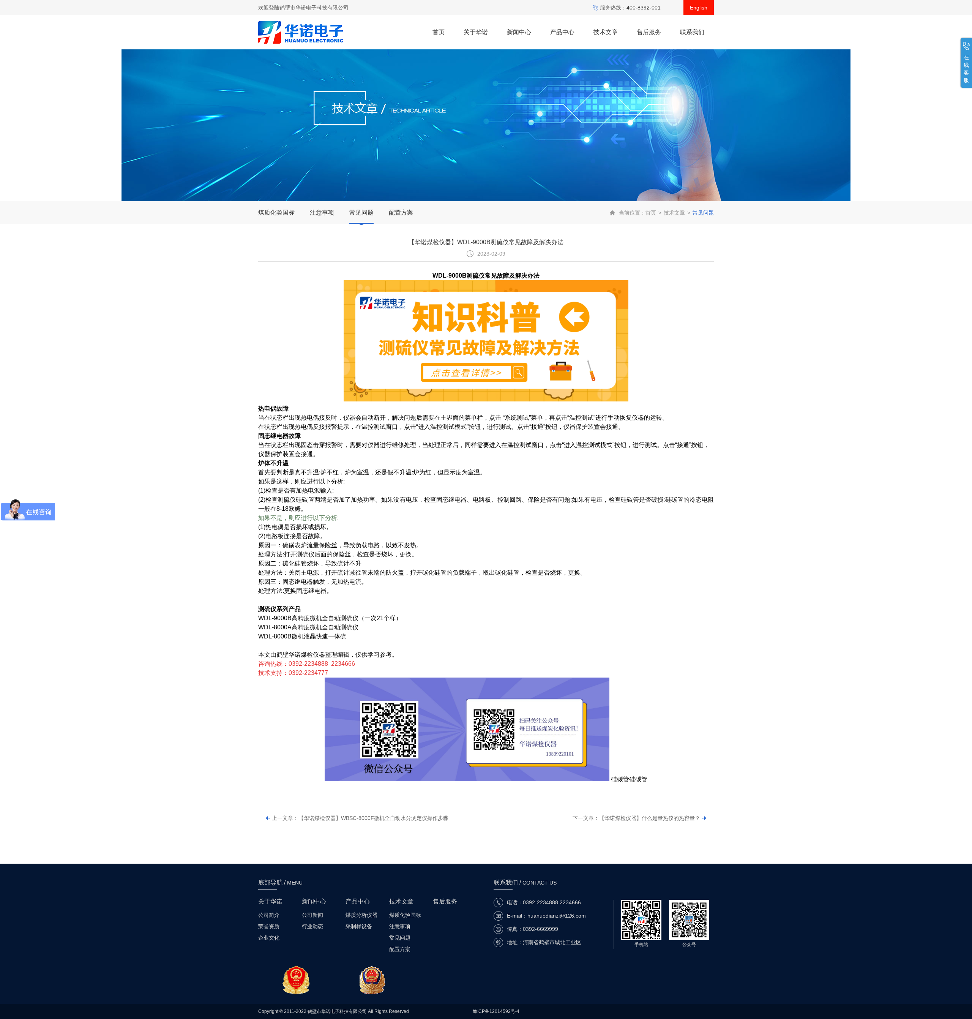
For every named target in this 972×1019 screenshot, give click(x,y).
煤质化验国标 (276, 212)
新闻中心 (519, 32)
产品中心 (562, 32)
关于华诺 (476, 32)
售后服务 (649, 32)
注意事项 (322, 212)
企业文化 (268, 938)
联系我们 (692, 32)
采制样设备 (359, 926)
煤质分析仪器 (361, 915)
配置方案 (401, 212)
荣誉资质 (268, 926)
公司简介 (268, 915)
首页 (438, 32)
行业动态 (312, 926)
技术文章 (605, 32)
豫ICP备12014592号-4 (496, 1011)
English (698, 8)
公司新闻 (312, 915)
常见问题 (361, 212)
